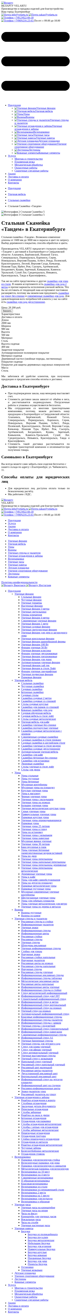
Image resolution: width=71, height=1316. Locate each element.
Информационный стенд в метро (39, 1002)
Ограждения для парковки (36, 1121)
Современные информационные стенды (44, 1034)
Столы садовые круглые (34, 704)
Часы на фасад (29, 1213)
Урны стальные (29, 775)
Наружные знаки (30, 954)
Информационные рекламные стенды (42, 975)
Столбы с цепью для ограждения (39, 1127)
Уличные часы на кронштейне (38, 1207)
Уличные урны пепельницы (37, 859)
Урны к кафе (28, 876)
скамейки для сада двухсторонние (26, 302)
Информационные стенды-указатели (42, 1019)
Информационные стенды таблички (41, 978)
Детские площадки (18, 567)
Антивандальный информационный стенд (45, 1013)
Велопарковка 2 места (33, 1192)
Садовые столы (29, 695)
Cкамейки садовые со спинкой (38, 701)
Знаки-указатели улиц (33, 1091)
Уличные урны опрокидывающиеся (41, 820)
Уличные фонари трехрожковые (39, 656)
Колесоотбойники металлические (40, 1151)
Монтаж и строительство (29, 1288)
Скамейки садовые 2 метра (36, 698)
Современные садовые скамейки (39, 736)
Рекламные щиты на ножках (37, 963)
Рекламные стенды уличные (37, 972)
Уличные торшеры (31, 602)
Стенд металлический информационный (44, 993)
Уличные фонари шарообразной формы (43, 641)
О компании (15, 179)
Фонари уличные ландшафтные (39, 671)
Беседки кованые (37, 1255)
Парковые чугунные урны (36, 888)
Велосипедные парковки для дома (40, 1162)
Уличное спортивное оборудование (28, 570)
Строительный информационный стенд (43, 999)
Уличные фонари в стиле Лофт (38, 668)
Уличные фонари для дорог (36, 659)
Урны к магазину (30, 793)
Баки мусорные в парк (33, 847)
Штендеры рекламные (33, 945)
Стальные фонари (31, 596)
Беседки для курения (39, 1246)
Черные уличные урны (34, 796)
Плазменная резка (25, 1291)
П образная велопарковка (35, 1180)
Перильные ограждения (34, 1109)
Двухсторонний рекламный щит (39, 1073)
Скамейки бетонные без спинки (39, 757)
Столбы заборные (31, 1112)
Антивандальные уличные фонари (40, 662)
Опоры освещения (31, 614)
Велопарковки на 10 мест (35, 1171)
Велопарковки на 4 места (35, 1174)
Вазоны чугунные (31, 912)
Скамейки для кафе (32, 754)
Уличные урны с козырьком (36, 835)
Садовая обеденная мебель (36, 713)
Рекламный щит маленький (36, 1067)
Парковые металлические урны (38, 885)
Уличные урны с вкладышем (37, 799)
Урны (11, 546)
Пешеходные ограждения (35, 1133)
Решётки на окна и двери (35, 1115)
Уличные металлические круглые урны (43, 808)
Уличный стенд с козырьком (37, 1058)
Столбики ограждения (33, 1103)
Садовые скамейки (31, 689)
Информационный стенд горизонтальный (45, 1028)
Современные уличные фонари (38, 620)
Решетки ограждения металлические (41, 1145)
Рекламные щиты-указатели (37, 1070)
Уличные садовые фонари (35, 626)
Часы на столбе (29, 1222)
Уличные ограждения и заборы (25, 555)
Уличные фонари (17, 541)
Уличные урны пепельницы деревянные (44, 865)
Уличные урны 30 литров (35, 844)
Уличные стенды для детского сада (40, 1043)
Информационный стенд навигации (41, 1031)
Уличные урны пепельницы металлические (37, 869)
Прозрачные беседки (39, 1258)
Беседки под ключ (38, 1237)
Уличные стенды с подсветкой (38, 1025)
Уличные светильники (33, 611)
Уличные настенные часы (35, 1225)
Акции (12, 173)
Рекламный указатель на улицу (38, 1094)
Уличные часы (16, 561)
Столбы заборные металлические (40, 1130)
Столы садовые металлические (38, 719)
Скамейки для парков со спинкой (40, 707)
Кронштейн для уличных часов (38, 1216)
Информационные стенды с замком (41, 1022)
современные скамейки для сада (45, 296)
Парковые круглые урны (35, 817)
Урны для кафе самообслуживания (40, 879)
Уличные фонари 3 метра (35, 608)
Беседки (25, 1231)
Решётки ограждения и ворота (38, 1100)
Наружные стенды (31, 969)
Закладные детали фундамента (38, 1106)
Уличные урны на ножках (35, 802)
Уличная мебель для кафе (35, 722)
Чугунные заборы (31, 1148)
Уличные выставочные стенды (38, 1055)
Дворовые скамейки (32, 763)
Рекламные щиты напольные (37, 984)
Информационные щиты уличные (40, 987)
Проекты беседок (37, 1264)
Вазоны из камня (30, 915)
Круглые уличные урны (34, 790)
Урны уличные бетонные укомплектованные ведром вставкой (41, 851)
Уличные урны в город (34, 829)
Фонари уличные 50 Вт (34, 647)
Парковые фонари (31, 677)
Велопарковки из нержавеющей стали (42, 1189)
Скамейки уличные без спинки (38, 725)
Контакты (13, 182)
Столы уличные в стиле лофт (37, 766)
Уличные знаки (29, 927)
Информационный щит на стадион (41, 1085)
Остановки (27, 1267)
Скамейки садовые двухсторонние (40, 748)
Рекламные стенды (31, 939)
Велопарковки (16, 558)
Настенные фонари (32, 605)
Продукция (14, 105)
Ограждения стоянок (33, 1153)
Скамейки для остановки (35, 760)
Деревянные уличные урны (36, 873)
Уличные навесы (17, 564)
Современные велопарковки (37, 1177)
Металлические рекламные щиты (40, 981)
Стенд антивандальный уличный (39, 1052)
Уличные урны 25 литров (35, 826)
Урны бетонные (30, 781)
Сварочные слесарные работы (31, 1299)
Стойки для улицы (31, 951)
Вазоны (12, 549)
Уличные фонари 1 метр (34, 623)
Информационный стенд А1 (37, 1037)
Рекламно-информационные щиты (40, 1088)
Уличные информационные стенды (41, 948)
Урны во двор (29, 856)
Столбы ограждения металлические (41, 1124)
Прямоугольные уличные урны (38, 814)
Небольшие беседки (39, 1243)
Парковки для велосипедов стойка (40, 1159)
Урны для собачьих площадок (37, 900)
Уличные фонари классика (36, 650)
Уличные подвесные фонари (37, 674)
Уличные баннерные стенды (37, 1040)
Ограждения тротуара (33, 1136)
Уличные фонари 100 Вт (35, 644)
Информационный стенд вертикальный (43, 1005)
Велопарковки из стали (34, 1186)
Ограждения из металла (34, 1142)
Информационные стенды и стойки (41, 990)
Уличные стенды (30, 942)
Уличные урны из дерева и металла (41, 906)
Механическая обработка (29, 1293)
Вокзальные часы (31, 1219)
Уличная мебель (17, 543)
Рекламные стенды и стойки (37, 921)
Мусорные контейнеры (34, 784)
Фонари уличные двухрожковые (39, 653)
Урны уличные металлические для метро (44, 903)
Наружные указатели (33, 960)
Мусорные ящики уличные (36, 841)
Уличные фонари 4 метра (35, 617)
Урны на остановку (32, 832)
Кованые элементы (18, 576)
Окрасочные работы (26, 1296)
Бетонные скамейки (32, 692)
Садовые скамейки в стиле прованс (41, 739)
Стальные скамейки (32, 683)
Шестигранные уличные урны (38, 897)
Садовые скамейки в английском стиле (43, 742)
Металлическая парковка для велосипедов (45, 1168)
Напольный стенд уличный (36, 1061)
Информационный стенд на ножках (41, 1008)
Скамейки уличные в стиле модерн (41, 745)
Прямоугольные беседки (41, 1249)
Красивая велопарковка (34, 1183)
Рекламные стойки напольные (38, 957)
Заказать (7, 311)
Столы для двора (30, 769)
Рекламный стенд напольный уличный (43, 1064)
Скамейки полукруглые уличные (39, 728)
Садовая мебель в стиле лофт (37, 716)
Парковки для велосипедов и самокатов (43, 1165)
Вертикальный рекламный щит (38, 1076)
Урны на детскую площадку (37, 882)
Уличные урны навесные (35, 838)
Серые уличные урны (33, 811)
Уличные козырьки (31, 1270)
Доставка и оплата (18, 176)
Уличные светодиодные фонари (39, 629)
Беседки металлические (41, 1240)
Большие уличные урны (34, 805)
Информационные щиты (35, 933)
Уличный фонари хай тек (35, 665)
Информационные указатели (37, 924)
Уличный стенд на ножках (36, 1011)
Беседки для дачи (37, 1261)
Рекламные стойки (31, 936)
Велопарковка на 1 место (35, 1195)
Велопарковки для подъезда (37, 1198)
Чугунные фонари (31, 599)
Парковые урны (30, 823)
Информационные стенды (36, 930)
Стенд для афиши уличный (36, 1049)
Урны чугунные (30, 778)
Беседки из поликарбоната (43, 1234)
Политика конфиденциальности (19, 582)
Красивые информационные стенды (41, 1016)
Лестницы (13, 573)
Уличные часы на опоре (34, 1210)
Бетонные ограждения (33, 1118)
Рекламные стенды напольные (38, 966)
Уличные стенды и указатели (24, 552)
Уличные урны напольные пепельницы (43, 862)
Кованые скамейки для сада (36, 710)
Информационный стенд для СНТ (40, 996)
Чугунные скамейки (32, 686)
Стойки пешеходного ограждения (40, 1139)
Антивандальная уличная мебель (39, 751)
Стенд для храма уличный (36, 1046)
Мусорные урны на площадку (38, 787)
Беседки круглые (37, 1252)
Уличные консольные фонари (37, 638)
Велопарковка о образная (35, 1201)
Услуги (12, 155)
